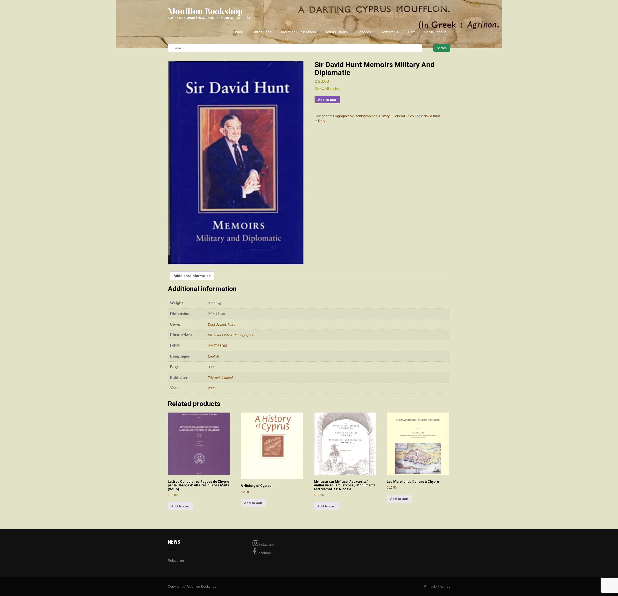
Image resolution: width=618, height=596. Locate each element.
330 (211, 367)
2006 (212, 388)
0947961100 (217, 346)
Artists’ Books (336, 32)
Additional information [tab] (192, 276)
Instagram (266, 544)
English (213, 356)
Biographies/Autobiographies (355, 116)
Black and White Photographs (230, 335)
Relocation (176, 560)
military (320, 121)
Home (238, 32)
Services (364, 32)
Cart (411, 32)
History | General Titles (396, 116)
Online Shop (262, 32)
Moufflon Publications (298, 32)
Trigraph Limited (220, 377)
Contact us (389, 32)
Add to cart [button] (180, 506)
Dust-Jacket (217, 324)
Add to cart (327, 100)
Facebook (264, 553)
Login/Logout (435, 32)
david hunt (432, 116)
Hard (231, 324)
